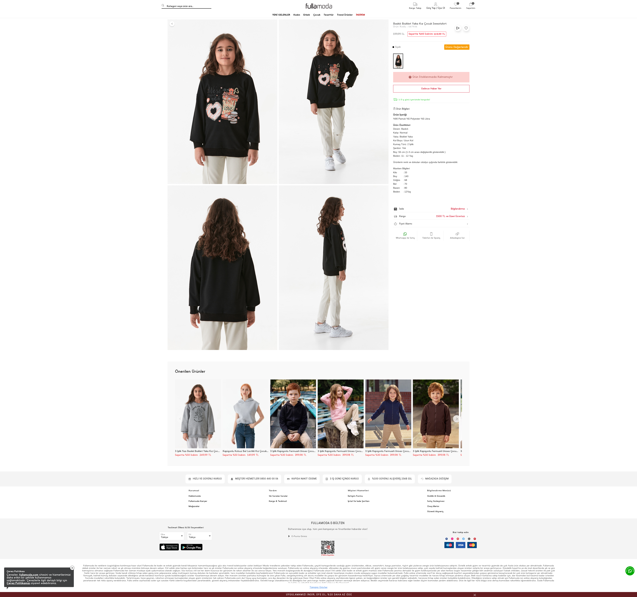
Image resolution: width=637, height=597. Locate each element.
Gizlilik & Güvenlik (436, 496)
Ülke (163, 534)
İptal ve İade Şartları (358, 501)
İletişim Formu (355, 496)
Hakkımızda (195, 496)
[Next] (456, 418)
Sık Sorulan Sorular (278, 496)
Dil (190, 534)
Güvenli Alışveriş (435, 511)
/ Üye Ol (440, 8)
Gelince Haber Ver (431, 88)
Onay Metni (433, 506)
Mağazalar (194, 506)
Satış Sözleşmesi (435, 501)
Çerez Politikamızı (18, 583)
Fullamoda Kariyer (198, 501)
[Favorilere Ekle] (465, 28)
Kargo (432, 216)
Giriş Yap (431, 8)
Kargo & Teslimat (278, 501)
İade (425, 208)
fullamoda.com (28, 574)
